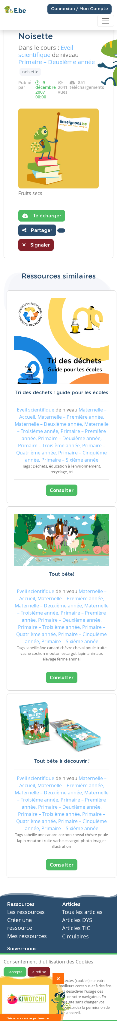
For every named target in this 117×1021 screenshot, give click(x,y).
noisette (30, 72)
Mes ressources (27, 936)
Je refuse (39, 971)
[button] (61, 230)
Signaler (39, 245)
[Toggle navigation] (105, 21)
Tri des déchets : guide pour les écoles (61, 392)
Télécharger (46, 216)
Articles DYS (77, 920)
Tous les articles (82, 912)
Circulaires (75, 936)
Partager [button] (40, 230)
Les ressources (26, 912)
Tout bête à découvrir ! (61, 761)
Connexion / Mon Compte (79, 9)
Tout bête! (61, 574)
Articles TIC (76, 928)
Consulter (62, 490)
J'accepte (15, 971)
